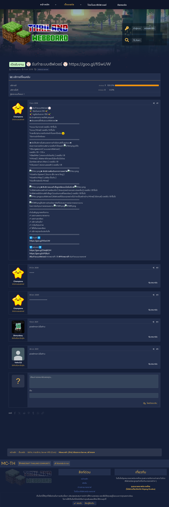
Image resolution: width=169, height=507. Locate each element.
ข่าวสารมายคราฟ (84, 487)
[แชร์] (154, 103)
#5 (157, 349)
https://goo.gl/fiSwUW (39, 240)
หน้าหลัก (45, 4)
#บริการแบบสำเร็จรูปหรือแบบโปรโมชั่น (57, 187)
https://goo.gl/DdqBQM (40, 250)
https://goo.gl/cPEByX (39, 253)
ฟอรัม (84, 483)
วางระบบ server (43, 69)
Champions (15, 69)
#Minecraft (64, 256)
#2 (157, 267)
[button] (55, 5)
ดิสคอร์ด (122, 5)
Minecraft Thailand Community (35, 463)
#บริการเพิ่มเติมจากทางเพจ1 (54, 171)
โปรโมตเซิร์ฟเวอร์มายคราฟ (84, 491)
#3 (157, 295)
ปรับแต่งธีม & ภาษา (62, 463)
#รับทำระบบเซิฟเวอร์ (37, 256)
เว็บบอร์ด (69, 4)
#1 (157, 103)
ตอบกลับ (154, 282)
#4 (157, 322)
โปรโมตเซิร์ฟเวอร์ (97, 5)
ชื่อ (30, 390)
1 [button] (102, 85)
